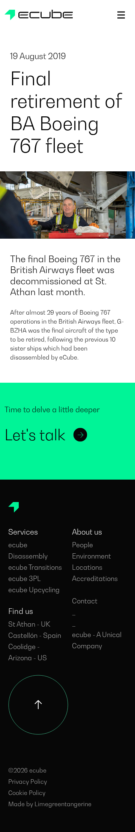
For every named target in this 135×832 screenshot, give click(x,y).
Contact (85, 601)
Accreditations (95, 578)
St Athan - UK (29, 624)
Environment (91, 556)
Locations (87, 567)
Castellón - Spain (34, 635)
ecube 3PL (24, 578)
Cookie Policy (26, 792)
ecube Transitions (35, 567)
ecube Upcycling (34, 590)
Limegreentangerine (63, 804)
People (82, 545)
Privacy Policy (27, 781)
